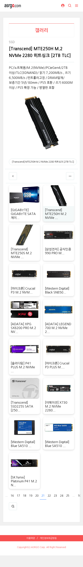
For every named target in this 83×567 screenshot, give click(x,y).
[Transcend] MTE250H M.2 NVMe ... (56, 213)
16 (12, 495)
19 (30, 495)
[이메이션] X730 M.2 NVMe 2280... (56, 406)
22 (49, 495)
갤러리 (41, 30)
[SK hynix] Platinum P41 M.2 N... (24, 481)
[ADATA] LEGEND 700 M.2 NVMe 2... (58, 327)
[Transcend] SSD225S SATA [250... (22, 406)
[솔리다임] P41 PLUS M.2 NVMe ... (23, 367)
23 (55, 495)
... (6, 495)
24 (61, 495)
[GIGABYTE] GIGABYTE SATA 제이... (23, 213)
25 (67, 495)
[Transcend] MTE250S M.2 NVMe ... (21, 253)
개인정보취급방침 (48, 538)
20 (36, 495)
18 (24, 495)
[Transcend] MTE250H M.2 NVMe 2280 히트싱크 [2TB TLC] (43, 162)
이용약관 (30, 538)
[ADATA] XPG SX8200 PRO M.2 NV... (23, 327)
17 (18, 495)
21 (43, 495)
